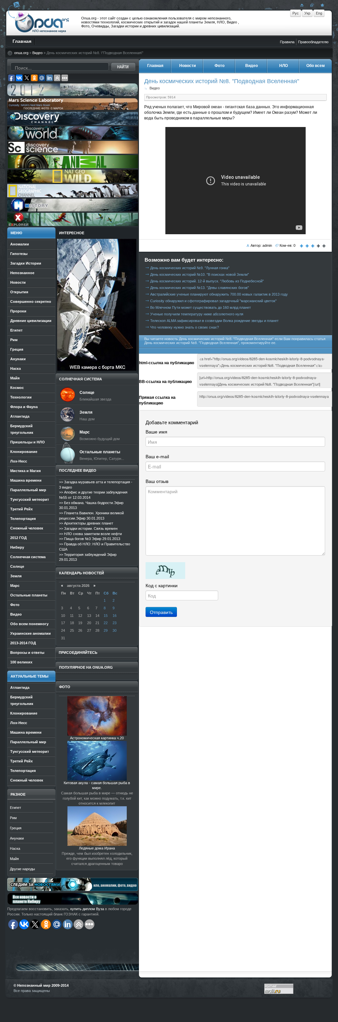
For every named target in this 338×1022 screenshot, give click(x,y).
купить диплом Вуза (87, 909)
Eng (319, 13)
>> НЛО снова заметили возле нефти (90, 534)
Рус (295, 13)
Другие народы (22, 869)
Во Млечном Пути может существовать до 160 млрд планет (200, 307)
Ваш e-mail (157, 456)
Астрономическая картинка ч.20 (97, 738)
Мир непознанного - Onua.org (42, 23)
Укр (307, 13)
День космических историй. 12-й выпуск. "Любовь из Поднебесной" (207, 281)
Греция (15, 828)
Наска (15, 848)
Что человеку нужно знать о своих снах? (184, 327)
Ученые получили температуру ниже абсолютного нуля (196, 314)
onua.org (21, 53)
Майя (14, 859)
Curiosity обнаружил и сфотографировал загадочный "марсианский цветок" (213, 301)
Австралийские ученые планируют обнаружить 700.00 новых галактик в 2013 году (219, 294)
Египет (15, 808)
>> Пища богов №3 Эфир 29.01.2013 (89, 539)
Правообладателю (313, 42)
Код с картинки (162, 585)
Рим (13, 818)
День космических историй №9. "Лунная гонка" (189, 268)
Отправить (161, 612)
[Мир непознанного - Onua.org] (321, 5)
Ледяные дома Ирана (97, 848)
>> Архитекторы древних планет (86, 523)
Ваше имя (156, 431)
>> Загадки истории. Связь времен (88, 528)
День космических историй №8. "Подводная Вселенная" (221, 81)
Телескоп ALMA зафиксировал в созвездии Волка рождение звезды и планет (214, 321)
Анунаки (17, 838)
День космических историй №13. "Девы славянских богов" (199, 288)
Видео (37, 53)
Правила (287, 42)
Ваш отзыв (157, 481)
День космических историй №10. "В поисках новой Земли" (199, 274)
